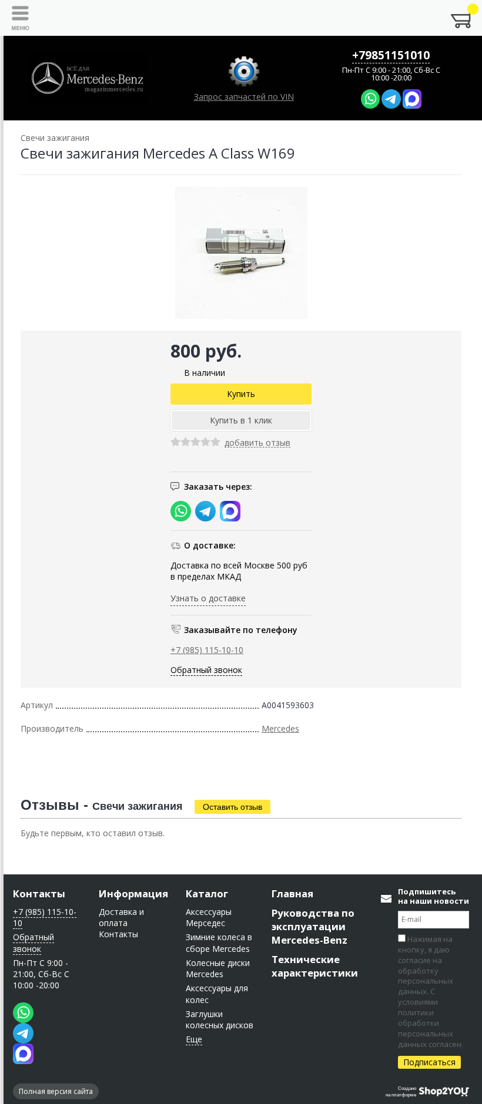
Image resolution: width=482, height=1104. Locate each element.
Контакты (39, 893)
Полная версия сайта (56, 1091)
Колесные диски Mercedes (218, 968)
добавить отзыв (257, 443)
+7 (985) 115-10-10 (206, 649)
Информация (133, 893)
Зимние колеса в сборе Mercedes (219, 942)
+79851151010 (391, 55)
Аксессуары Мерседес (209, 917)
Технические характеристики (315, 966)
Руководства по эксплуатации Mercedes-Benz (313, 926)
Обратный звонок (206, 669)
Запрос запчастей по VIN (244, 96)
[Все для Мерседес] (87, 78)
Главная (292, 893)
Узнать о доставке (208, 598)
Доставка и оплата (121, 917)
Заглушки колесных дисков (219, 1019)
